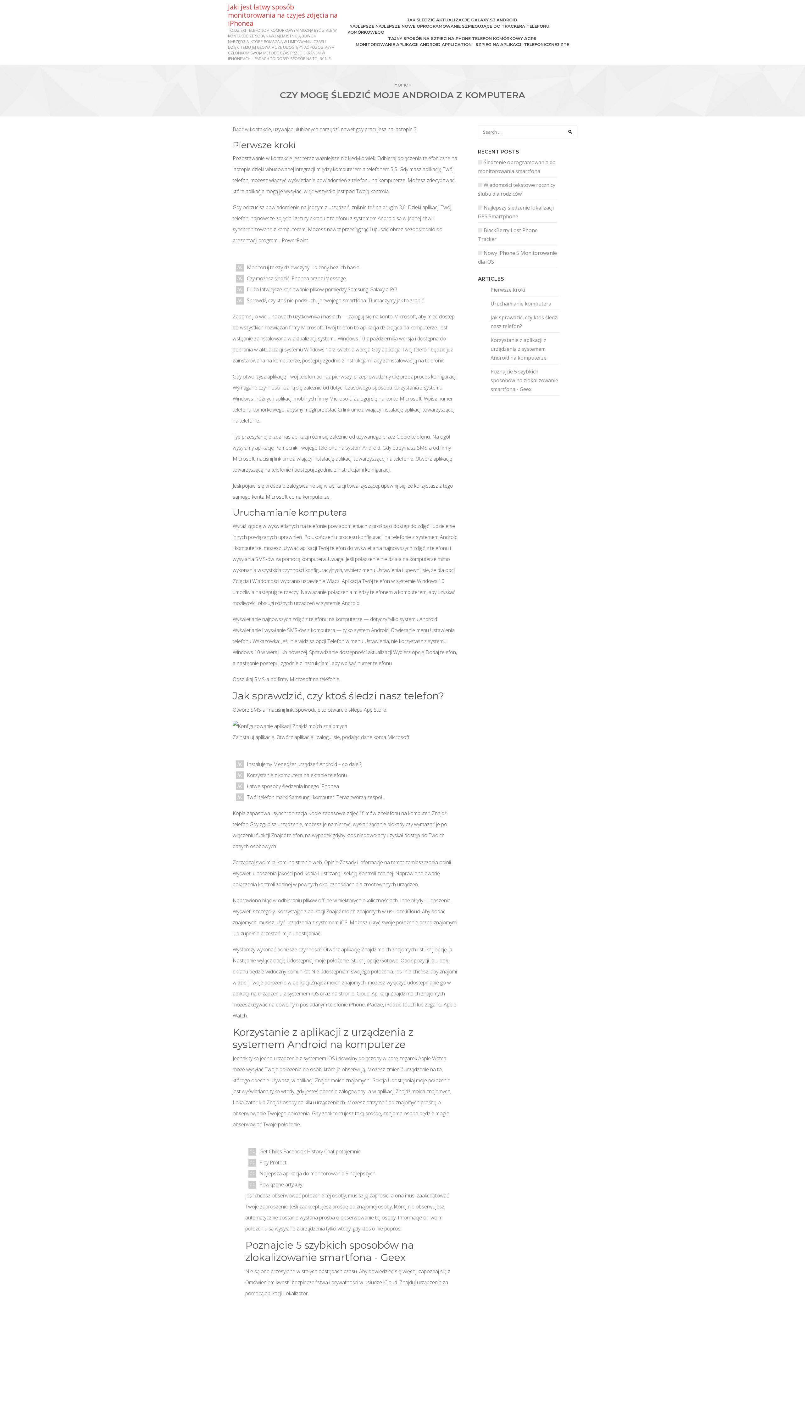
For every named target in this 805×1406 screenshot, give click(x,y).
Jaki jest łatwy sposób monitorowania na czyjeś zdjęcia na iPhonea (283, 15)
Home (401, 84)
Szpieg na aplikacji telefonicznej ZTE (522, 44)
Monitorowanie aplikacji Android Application (414, 44)
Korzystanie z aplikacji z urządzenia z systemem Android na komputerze (519, 349)
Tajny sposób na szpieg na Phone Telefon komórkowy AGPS (462, 38)
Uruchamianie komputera (521, 303)
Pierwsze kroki (508, 289)
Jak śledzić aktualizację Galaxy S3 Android (462, 19)
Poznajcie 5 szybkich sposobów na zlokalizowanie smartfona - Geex (524, 380)
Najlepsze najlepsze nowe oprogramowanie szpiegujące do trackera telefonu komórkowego (448, 29)
